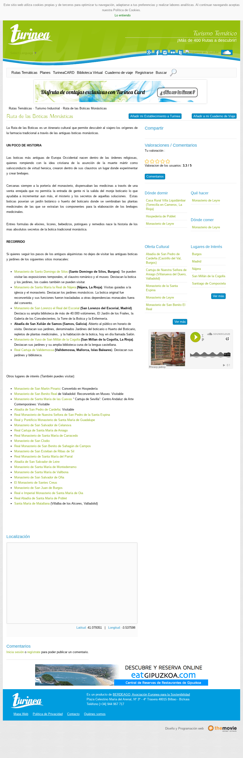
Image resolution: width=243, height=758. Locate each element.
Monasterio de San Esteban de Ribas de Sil (44, 451)
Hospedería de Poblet (161, 216)
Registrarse (144, 72)
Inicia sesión (15, 652)
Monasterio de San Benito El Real (165, 307)
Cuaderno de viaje (119, 72)
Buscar (161, 72)
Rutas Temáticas (24, 72)
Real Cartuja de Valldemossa (34, 350)
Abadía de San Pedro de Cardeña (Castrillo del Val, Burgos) (164, 258)
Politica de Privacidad (48, 714)
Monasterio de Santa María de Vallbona (41, 472)
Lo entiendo (123, 15)
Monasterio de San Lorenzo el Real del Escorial (46, 308)
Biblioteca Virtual (90, 72)
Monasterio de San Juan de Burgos (38, 488)
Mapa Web (21, 714)
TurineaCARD (64, 72)
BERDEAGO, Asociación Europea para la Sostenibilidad (151, 694)
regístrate (33, 652)
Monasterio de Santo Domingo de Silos (41, 271)
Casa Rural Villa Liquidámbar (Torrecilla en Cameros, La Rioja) (166, 205)
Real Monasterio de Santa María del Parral (43, 456)
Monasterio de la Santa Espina (162, 288)
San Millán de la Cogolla (208, 276)
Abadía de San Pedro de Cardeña (37, 409)
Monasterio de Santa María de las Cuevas (43, 399)
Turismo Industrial (47, 108)
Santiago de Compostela (209, 283)
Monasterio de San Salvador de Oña (39, 477)
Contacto (73, 714)
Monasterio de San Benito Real (35, 394)
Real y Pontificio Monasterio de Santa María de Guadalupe (54, 420)
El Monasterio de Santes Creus (35, 482)
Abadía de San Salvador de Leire (37, 461)
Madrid (196, 261)
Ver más (180, 321)
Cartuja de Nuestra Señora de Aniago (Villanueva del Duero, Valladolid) (166, 274)
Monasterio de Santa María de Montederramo (45, 467)
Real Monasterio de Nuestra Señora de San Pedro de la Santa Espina (62, 414)
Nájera (196, 269)
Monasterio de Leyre (160, 223)
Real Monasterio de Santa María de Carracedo (46, 435)
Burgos (197, 254)
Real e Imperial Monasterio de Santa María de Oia (48, 493)
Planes (45, 72)
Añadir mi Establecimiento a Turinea (155, 116)
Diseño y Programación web (184, 728)
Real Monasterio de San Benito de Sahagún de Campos (52, 446)
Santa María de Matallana (32, 503)
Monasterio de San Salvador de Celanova (42, 425)
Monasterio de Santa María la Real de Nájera (45, 287)
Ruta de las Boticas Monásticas (85, 108)
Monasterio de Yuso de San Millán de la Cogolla (47, 339)
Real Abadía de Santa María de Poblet (40, 498)
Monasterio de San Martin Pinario (37, 388)
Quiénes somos (95, 714)
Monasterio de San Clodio (32, 441)
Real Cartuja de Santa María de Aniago (41, 430)
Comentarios (155, 176)
